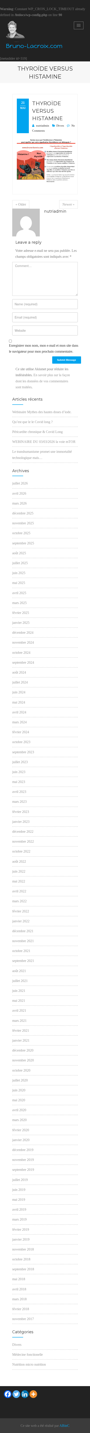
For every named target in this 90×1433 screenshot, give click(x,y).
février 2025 (20, 613)
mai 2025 (18, 583)
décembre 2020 (22, 1050)
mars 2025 (19, 603)
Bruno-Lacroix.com (34, 46)
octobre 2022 (21, 851)
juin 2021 (18, 991)
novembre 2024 (23, 642)
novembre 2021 (23, 941)
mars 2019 (19, 1219)
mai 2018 (18, 1279)
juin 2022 (18, 871)
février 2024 (20, 732)
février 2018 (20, 1309)
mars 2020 (19, 1120)
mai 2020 (18, 1100)
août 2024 (19, 672)
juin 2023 (18, 772)
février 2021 (20, 1030)
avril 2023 (19, 792)
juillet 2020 (20, 1080)
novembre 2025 (23, 523)
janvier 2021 (20, 1040)
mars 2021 (19, 1020)
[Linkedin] (25, 1394)
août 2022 (19, 861)
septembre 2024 (23, 662)
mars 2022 (19, 901)
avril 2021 (19, 1010)
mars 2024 (19, 722)
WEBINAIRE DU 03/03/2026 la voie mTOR (44, 442)
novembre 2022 (23, 841)
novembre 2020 (23, 1060)
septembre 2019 (23, 1169)
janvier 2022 (20, 921)
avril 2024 (19, 712)
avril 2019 (19, 1209)
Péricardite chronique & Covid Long (37, 432)
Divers (60, 125)
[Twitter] (16, 1394)
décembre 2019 (22, 1150)
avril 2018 (19, 1289)
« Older (21, 204)
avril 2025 (19, 593)
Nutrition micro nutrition (29, 1364)
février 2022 (20, 911)
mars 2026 (19, 503)
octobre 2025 (21, 533)
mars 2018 (19, 1299)
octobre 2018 (21, 1259)
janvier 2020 (20, 1140)
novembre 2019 (23, 1160)
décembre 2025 (22, 513)
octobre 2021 (21, 951)
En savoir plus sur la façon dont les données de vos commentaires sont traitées (43, 381)
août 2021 (19, 971)
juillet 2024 (20, 682)
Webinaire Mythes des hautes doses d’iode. (41, 412)
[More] (33, 1394)
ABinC (64, 1425)
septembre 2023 (23, 752)
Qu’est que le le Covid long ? (32, 422)
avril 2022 (19, 891)
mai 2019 (18, 1199)
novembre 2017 (23, 1319)
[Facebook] (8, 1394)
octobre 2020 (21, 1070)
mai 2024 (18, 702)
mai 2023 (18, 782)
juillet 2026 (20, 483)
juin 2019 (18, 1190)
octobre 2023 (21, 742)
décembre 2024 (22, 632)
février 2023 (20, 812)
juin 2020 (18, 1090)
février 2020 (20, 1130)
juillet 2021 (20, 981)
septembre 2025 (23, 543)
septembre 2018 (23, 1269)
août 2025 (19, 553)
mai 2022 (18, 881)
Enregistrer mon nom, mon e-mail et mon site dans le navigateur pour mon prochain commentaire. (43, 348)
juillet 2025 (20, 563)
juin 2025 (18, 573)
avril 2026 (19, 493)
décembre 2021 (22, 931)
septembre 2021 (23, 961)
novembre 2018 (23, 1249)
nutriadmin (42, 125)
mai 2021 (18, 1000)
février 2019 (20, 1229)
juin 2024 (18, 692)
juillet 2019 (20, 1180)
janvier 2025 (20, 622)
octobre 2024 (21, 652)
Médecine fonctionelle (27, 1354)
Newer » (68, 204)
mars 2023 (19, 801)
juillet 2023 (20, 762)
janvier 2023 (20, 821)
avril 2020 (19, 1110)
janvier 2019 (20, 1239)
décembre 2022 (22, 831)
